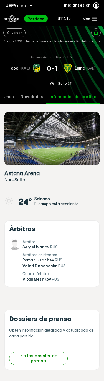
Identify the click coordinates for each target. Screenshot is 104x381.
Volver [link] (16, 32)
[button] (88, 18)
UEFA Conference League (11, 18)
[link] (36, 18)
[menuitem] (37, 18)
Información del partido (73, 97)
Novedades (32, 97)
